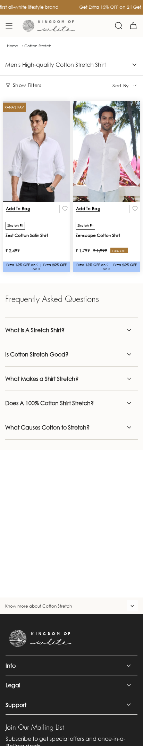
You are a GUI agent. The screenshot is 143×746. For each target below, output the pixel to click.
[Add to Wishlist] (65, 209)
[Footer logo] (40, 638)
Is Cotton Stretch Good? (36, 354)
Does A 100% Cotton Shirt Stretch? (49, 403)
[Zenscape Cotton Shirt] (106, 151)
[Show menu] (9, 26)
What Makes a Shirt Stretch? (41, 378)
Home (12, 46)
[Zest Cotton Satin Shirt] (36, 151)
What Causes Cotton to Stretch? (47, 427)
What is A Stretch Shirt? (35, 330)
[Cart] (133, 26)
